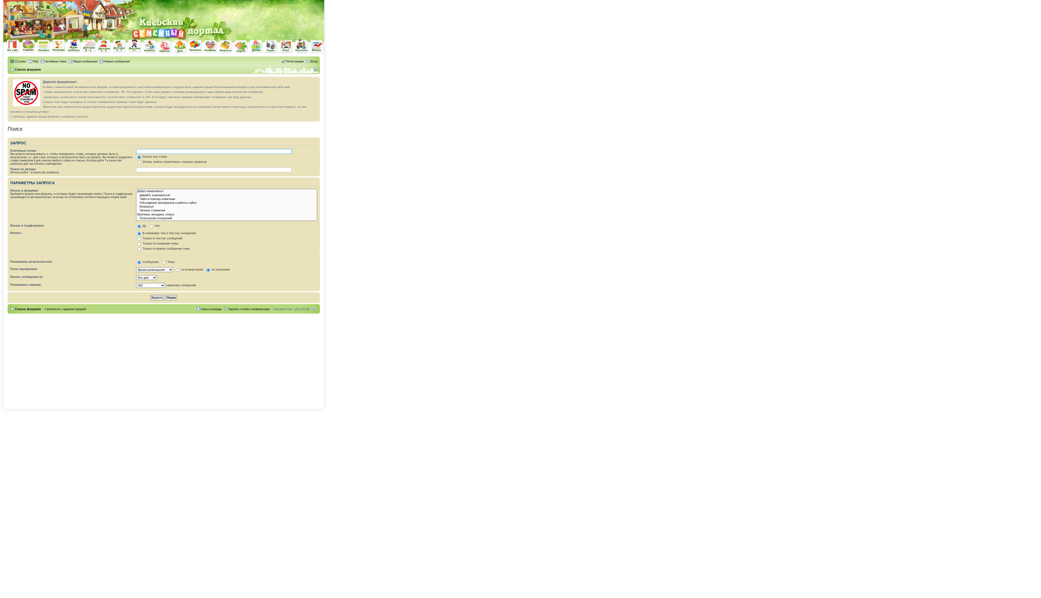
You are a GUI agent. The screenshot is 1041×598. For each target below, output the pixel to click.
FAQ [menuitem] (35, 61)
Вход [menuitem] (313, 61)
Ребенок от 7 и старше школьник (135, 46)
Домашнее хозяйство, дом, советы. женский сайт (180, 47)
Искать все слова (154, 156)
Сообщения (150, 261)
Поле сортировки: (24, 269)
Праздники (195, 46)
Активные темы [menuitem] (56, 61)
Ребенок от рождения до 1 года (89, 46)
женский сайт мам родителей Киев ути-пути (13, 47)
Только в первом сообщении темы (166, 248)
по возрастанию (191, 269)
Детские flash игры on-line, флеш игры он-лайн (286, 46)
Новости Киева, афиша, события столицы (226, 47)
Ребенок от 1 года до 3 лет (104, 46)
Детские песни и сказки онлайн (271, 46)
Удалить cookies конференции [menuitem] (249, 309)
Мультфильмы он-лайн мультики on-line (302, 46)
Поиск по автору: (23, 169)
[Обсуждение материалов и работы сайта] (227, 203)
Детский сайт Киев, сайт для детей (256, 46)
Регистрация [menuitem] (295, 61)
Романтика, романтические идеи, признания (211, 46)
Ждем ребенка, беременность (74, 46)
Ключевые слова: (23, 150)
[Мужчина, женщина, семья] (227, 215)
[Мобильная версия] (316, 69)
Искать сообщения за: (26, 276)
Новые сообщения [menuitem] (117, 61)
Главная (28, 46)
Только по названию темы (160, 243)
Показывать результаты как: (31, 261)
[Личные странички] (227, 210)
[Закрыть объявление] (315, 81)
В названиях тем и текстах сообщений (169, 233)
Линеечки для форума (44, 46)
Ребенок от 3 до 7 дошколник (120, 46)
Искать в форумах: (24, 190)
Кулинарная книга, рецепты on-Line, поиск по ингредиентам (150, 46)
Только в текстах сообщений (162, 238)
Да (144, 225)
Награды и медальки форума (59, 46)
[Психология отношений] (227, 218)
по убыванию (220, 269)
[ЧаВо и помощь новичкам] (227, 199)
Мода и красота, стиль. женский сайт (165, 47)
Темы (170, 261)
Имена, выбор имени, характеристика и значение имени (317, 47)
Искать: (16, 232)
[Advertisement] (260, 8)
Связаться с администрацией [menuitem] (65, 309)
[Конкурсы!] (227, 207)
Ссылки (20, 61)
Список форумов (28, 309)
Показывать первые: (25, 284)
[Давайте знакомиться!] (227, 195)
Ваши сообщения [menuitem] (85, 61)
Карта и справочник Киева (241, 47)
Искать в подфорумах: (27, 225)
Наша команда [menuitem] (211, 309)
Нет (157, 225)
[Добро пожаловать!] (227, 191)
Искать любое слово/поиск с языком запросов (174, 161)
